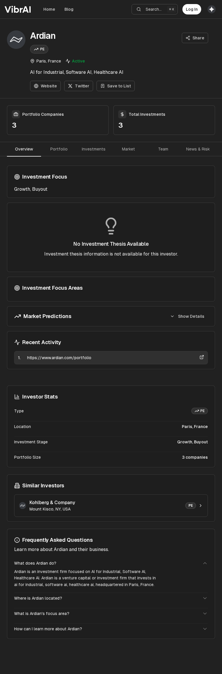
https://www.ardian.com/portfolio (59, 357)
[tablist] (111, 149)
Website (49, 86)
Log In (192, 9)
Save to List (119, 86)
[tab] (24, 149)
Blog (68, 9)
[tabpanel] (111, 267)
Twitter (82, 86)
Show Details (191, 316)
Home (49, 9)
